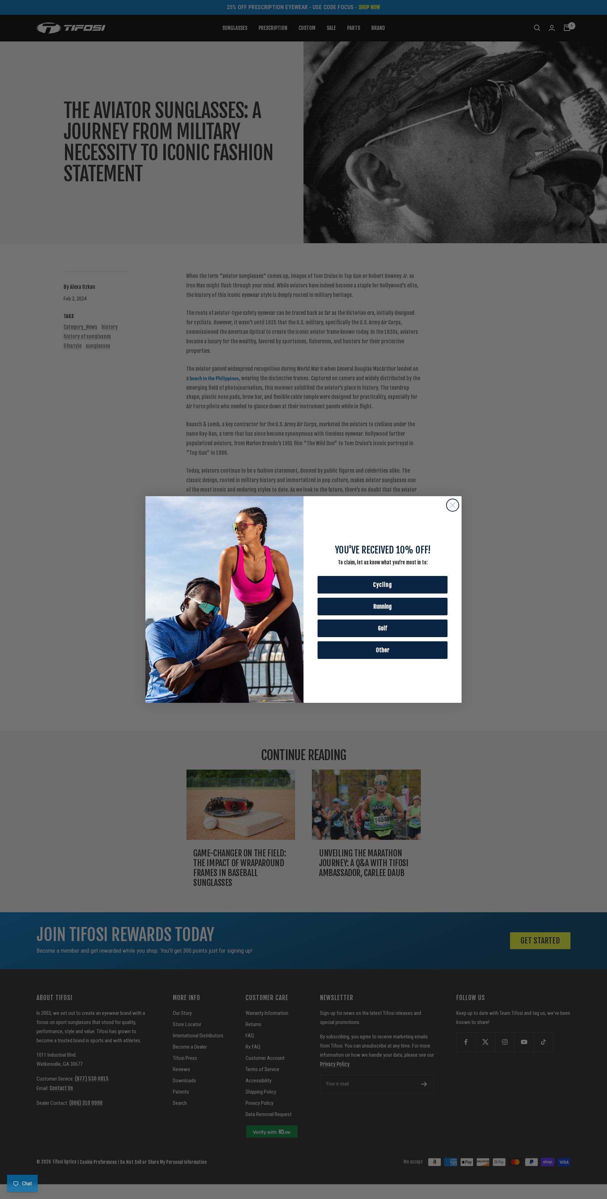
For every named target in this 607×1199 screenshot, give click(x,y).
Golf (382, 628)
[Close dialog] (452, 505)
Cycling (382, 584)
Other (383, 650)
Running (382, 606)
